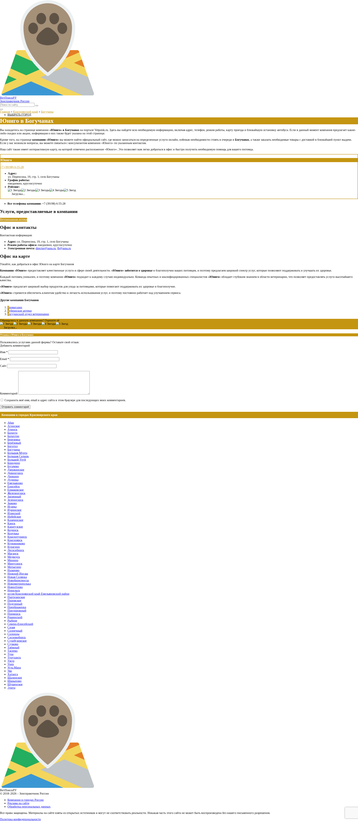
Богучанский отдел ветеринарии (28, 314)
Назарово (13, 570)
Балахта (12, 432)
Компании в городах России (25, 799)
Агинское (13, 426)
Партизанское (16, 597)
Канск (11, 523)
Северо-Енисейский (20, 624)
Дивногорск (15, 473)
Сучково (12, 644)
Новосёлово (15, 587)
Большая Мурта (17, 452)
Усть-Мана (14, 667)
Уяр (9, 670)
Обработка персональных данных (29, 806)
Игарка (12, 506)
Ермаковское (15, 489)
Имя (4, 352)
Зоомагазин (14, 307)
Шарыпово (14, 681)
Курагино (13, 546)
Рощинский (14, 617)
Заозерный (14, 496)
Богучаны (13, 449)
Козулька (13, 533)
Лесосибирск (15, 550)
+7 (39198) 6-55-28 (12, 167)
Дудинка (12, 479)
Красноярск (14, 540)
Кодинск (12, 530)
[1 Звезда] (14, 190)
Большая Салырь (18, 456)
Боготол (12, 446)
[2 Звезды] (28, 190)
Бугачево (13, 466)
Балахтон (13, 436)
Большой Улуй (16, 459)
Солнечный (14, 630)
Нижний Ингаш (17, 573)
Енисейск (13, 486)
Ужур (10, 660)
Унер (10, 664)
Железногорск (16, 493)
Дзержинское (15, 469)
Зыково (12, 503)
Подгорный (14, 603)
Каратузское (15, 526)
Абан (10, 422)
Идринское (14, 509)
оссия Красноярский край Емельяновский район (38, 593)
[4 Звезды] (57, 190)
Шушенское (15, 684)
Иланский (13, 513)
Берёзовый (14, 442)
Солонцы (13, 634)
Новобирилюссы (18, 580)
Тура (10, 654)
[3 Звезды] (42, 190)
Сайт (3, 365)
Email (4, 359)
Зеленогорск (15, 499)
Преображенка (16, 607)
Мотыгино (14, 567)
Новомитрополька (19, 583)
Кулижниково (16, 543)
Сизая (11, 627)
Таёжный (13, 647)
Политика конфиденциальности (20, 819)
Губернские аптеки (19, 310)
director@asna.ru (46, 248)
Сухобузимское (17, 640)
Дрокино (13, 476)
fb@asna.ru (64, 248)
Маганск (12, 553)
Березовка (13, 439)
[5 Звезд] (70, 190)
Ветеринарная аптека (13, 219)
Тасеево (12, 650)
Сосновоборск (16, 637)
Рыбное (12, 620)
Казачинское (15, 520)
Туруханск (14, 657)
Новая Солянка (17, 577)
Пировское (14, 600)
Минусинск (14, 563)
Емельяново (15, 483)
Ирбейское (14, 516)
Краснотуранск (17, 536)
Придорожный (16, 610)
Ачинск (12, 429)
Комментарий (9, 393)
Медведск (13, 556)
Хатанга (12, 674)
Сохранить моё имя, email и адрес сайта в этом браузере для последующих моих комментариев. (65, 400)
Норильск (13, 590)
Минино (12, 560)
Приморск (14, 613)
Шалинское (14, 677)
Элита (11, 687)
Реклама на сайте (18, 803)
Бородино (13, 463)
